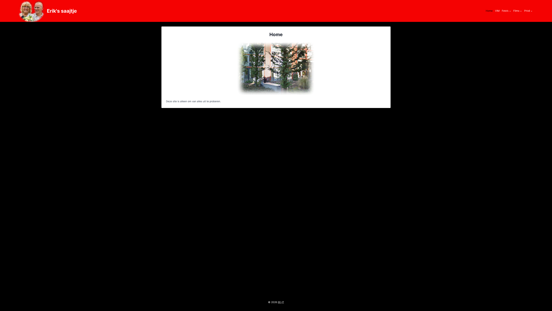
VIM (497, 10)
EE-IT (281, 302)
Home (489, 10)
